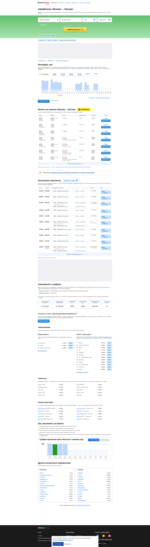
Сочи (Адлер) (85, 338)
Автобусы (68, 2)
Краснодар (40, 419)
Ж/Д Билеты (62, 2)
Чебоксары (79, 416)
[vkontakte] (97, 536)
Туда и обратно (95, 439)
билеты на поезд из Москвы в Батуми (64, 172)
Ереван (78, 411)
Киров (78, 419)
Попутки (81, 2)
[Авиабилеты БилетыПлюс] (43, 528)
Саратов (40, 416)
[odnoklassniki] (103, 536)
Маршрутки (75, 2)
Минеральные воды (107, 337)
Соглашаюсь (58, 544)
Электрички (87, 2)
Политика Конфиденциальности (63, 540)
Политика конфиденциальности (45, 538)
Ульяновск (40, 413)
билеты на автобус (88, 172)
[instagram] (109, 536)
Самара (96, 338)
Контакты (40, 535)
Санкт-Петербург (80, 413)
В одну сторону (105, 439)
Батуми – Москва (50, 35)
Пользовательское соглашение (45, 540)
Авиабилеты (54, 2)
